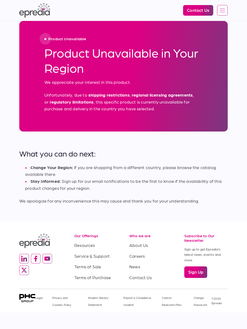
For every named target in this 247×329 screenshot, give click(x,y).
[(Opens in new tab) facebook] (36, 259)
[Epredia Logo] (41, 240)
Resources (84, 245)
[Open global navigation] (222, 10)
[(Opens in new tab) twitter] (24, 270)
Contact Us (140, 277)
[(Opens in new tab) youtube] (47, 259)
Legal (39, 297)
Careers (137, 255)
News (134, 266)
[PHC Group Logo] (27, 298)
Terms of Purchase (92, 277)
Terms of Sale (87, 266)
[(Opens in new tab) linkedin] (24, 259)
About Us (138, 245)
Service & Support (92, 255)
